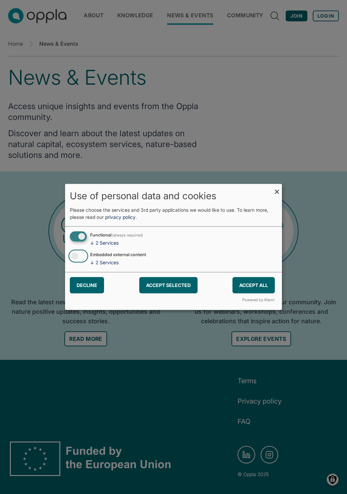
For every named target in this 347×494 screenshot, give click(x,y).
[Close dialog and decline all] (277, 188)
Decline (87, 285)
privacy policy (120, 217)
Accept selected (168, 285)
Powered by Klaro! (258, 299)
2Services (104, 243)
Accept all (253, 285)
